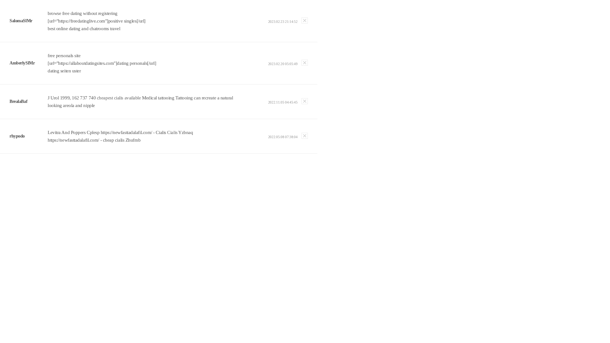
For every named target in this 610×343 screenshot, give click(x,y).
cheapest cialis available (119, 97)
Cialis (172, 132)
